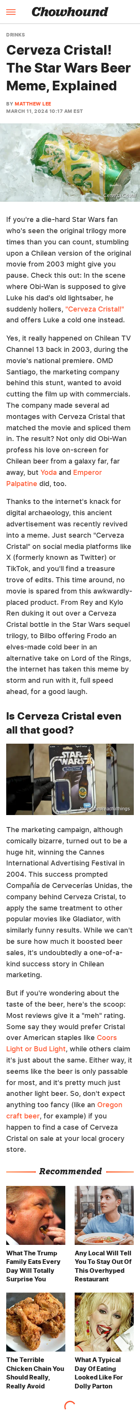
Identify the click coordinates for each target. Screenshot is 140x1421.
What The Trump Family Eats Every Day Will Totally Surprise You (33, 1266)
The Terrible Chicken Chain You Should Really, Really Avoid (35, 1373)
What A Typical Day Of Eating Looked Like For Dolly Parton (99, 1373)
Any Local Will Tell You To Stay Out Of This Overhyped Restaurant (103, 1266)
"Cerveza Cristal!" (94, 309)
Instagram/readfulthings (105, 809)
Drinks (15, 35)
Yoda (48, 472)
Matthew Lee (33, 104)
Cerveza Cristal (119, 195)
